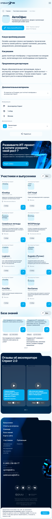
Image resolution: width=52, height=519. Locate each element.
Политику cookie (24, 513)
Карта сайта (8, 436)
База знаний (8, 432)
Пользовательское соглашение (12, 511)
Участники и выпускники (20, 11)
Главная (8, 11)
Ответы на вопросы (10, 426)
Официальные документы (7, 445)
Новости (19, 444)
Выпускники (8, 423)
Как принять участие (7, 452)
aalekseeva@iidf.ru (11, 475)
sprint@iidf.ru (8, 470)
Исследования (8, 448)
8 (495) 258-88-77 (11, 463)
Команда (6, 429)
